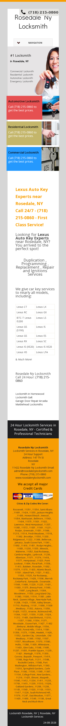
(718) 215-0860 (43, 12)
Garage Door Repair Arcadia (31, 401)
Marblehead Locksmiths (29, 404)
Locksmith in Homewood (29, 393)
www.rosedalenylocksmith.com (33, 477)
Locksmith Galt (24, 397)
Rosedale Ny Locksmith (33, 21)
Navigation (35, 42)
